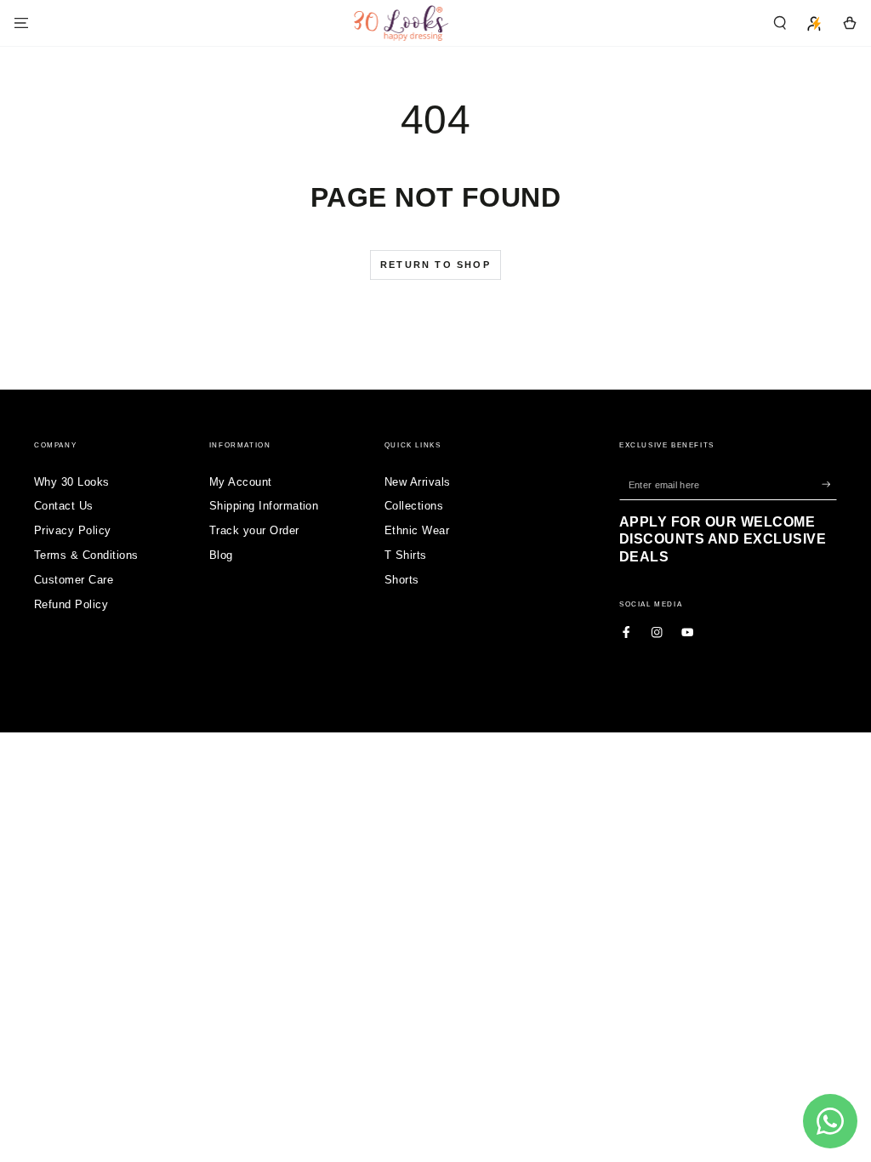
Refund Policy (71, 604)
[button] (780, 22)
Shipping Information (264, 505)
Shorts (401, 579)
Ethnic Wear (416, 530)
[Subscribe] (829, 484)
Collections (413, 505)
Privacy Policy (72, 530)
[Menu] (21, 22)
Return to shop (435, 264)
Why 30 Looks (72, 482)
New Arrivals (417, 482)
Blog (221, 555)
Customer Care (73, 579)
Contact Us (64, 505)
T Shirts (405, 555)
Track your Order (254, 530)
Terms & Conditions (86, 555)
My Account (240, 482)
